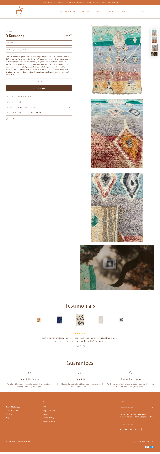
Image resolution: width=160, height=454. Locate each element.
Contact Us (47, 414)
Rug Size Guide (49, 410)
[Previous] (23, 320)
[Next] (136, 320)
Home (7, 26)
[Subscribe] (153, 407)
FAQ (44, 407)
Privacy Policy (48, 418)
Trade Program (12, 410)
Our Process (10, 414)
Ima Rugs (9, 31)
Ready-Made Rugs (13, 407)
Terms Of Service (49, 421)
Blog (7, 418)
